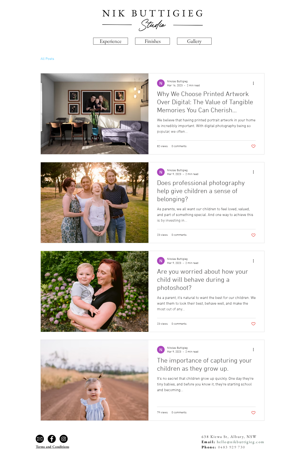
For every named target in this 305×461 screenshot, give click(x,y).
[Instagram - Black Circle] (64, 439)
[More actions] (255, 83)
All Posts (47, 59)
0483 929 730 (231, 447)
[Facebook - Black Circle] (52, 439)
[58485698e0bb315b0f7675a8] (40, 439)
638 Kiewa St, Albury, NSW (229, 436)
